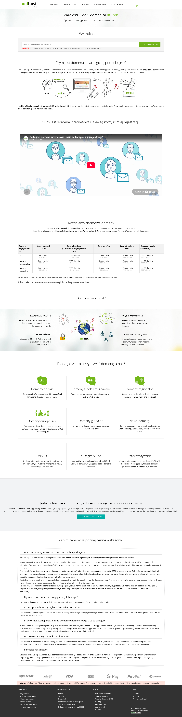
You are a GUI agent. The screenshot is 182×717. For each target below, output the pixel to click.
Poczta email (100, 707)
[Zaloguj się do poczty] (146, 4)
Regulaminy (24, 693)
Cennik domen (25, 701)
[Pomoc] (159, 4)
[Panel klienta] (153, 4)
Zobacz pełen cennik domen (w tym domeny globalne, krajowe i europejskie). (53, 282)
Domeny (54, 4)
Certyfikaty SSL (70, 4)
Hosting (85, 4)
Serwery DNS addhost (28, 707)
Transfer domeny (101, 696)
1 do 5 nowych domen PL (41, 48)
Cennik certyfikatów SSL (29, 704)
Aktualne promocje (27, 699)
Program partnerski (140, 699)
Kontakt (136, 696)
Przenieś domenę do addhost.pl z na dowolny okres (79, 48)
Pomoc (60, 693)
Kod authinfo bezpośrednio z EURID (71, 707)
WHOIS (98, 710)
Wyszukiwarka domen (103, 693)
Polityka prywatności (28, 696)
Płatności (61, 696)
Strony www (100, 4)
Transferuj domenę (93, 516)
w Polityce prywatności (115, 683)
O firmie (136, 693)
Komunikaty (62, 699)
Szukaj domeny (151, 44)
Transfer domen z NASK (104, 699)
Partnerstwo (117, 4)
